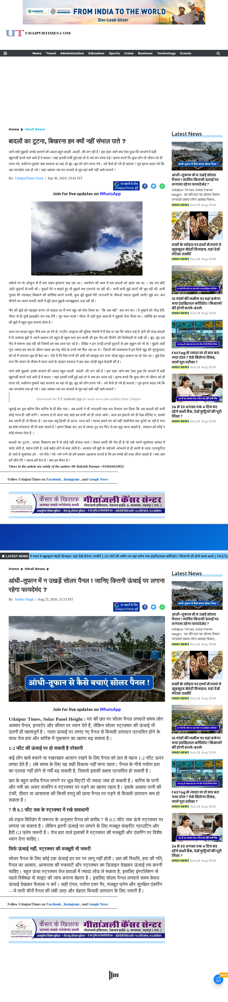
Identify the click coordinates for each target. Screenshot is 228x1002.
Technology (166, 53)
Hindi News (35, 129)
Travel (51, 53)
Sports (114, 53)
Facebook (53, 479)
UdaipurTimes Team (29, 178)
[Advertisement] (114, 88)
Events (185, 53)
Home (14, 129)
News (37, 53)
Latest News (187, 133)
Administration (72, 53)
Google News (98, 479)
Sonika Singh (24, 599)
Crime (129, 53)
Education (96, 53)
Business (145, 53)
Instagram (71, 479)
